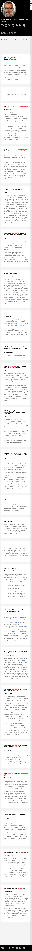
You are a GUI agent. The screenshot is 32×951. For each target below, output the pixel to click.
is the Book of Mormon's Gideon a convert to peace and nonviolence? (15, 815)
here (14, 299)
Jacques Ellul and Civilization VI (13, 189)
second (13, 631)
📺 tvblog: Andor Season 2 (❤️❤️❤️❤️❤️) (15, 150)
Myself (3, 19)
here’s (15, 323)
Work (15, 19)
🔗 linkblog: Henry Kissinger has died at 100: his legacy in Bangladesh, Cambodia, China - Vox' (15, 412)
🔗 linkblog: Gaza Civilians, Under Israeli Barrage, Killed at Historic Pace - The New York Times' (15, 455)
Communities (21, 19)
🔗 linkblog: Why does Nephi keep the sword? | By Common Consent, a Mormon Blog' (15, 348)
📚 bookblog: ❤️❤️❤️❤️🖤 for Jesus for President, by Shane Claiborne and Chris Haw (15, 235)
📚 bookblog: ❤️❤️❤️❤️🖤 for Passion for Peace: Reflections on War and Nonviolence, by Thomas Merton (16, 747)
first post (25, 626)
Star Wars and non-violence (11, 314)
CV (27, 19)
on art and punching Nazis (11, 273)
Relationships (9, 19)
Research (3, 21)
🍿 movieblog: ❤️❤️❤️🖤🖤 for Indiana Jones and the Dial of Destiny (15, 367)
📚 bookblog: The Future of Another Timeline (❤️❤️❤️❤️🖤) (14, 58)
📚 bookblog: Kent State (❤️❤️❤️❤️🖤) (15, 888)
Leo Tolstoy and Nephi (10, 568)
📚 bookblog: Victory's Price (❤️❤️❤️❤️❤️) (16, 106)
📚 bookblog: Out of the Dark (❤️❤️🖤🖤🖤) (16, 852)
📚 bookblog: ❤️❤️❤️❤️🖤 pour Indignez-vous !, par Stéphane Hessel (15, 690)
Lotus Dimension (14, 622)
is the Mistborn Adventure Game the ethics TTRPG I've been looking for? (15, 610)
